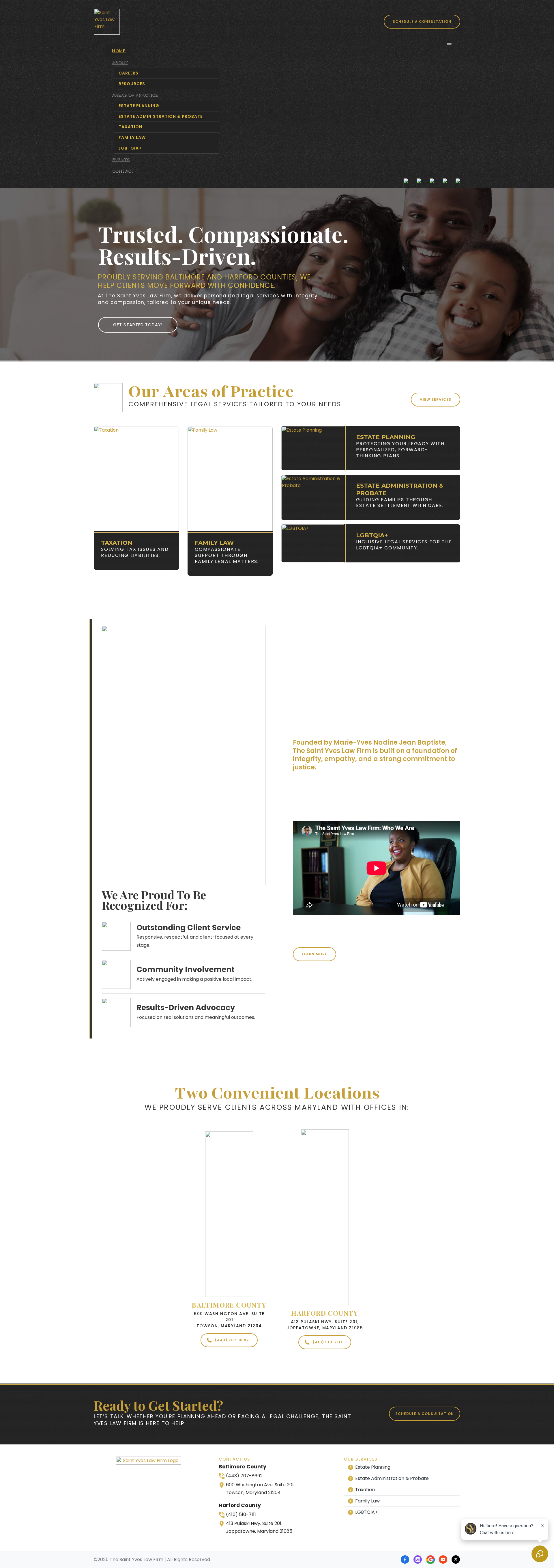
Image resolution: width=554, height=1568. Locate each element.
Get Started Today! (137, 325)
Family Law (132, 137)
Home (119, 50)
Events (121, 159)
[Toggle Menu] (449, 44)
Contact (123, 171)
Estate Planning (139, 106)
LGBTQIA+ (130, 148)
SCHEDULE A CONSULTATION (422, 21)
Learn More (314, 954)
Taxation (130, 127)
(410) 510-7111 (327, 1342)
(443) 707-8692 (232, 1340)
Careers (128, 73)
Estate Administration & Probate (161, 116)
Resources (132, 84)
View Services (435, 399)
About (120, 62)
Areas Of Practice (135, 95)
